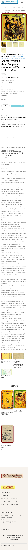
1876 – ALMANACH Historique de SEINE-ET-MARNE (6, 361)
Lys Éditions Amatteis (18, 126)
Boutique (9, 8)
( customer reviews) (14, 77)
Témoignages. (16, 537)
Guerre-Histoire (9, 119)
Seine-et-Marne (11, 54)
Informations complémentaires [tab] (11, 138)
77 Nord (19, 54)
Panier (8, 537)
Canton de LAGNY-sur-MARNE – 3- (6, 446)
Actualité (9, 534)
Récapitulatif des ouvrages (9, 499)
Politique (16, 119)
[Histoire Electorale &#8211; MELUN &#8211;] (6, 372)
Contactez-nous (13, 539)
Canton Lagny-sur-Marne (15, 117)
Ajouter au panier (17, 106)
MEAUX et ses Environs (19, 411)
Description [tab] (6, 134)
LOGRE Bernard (9, 126)
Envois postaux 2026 (9, 536)
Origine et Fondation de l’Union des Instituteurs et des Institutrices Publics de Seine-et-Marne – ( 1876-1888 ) (18, 363)
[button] (24, 16)
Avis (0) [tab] (5, 141)
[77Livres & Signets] (9, 2)
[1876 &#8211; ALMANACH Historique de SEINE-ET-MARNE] (6, 356)
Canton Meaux (5, 56)
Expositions (16, 534)
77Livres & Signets (6, 545)
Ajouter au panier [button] (6, 419)
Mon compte (20, 536)
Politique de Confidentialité (9, 505)
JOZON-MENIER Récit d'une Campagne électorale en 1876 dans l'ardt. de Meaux (13, 124)
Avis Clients (4, 495)
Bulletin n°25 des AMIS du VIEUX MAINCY (7, 413)
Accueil (3, 8)
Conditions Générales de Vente (10, 502)
